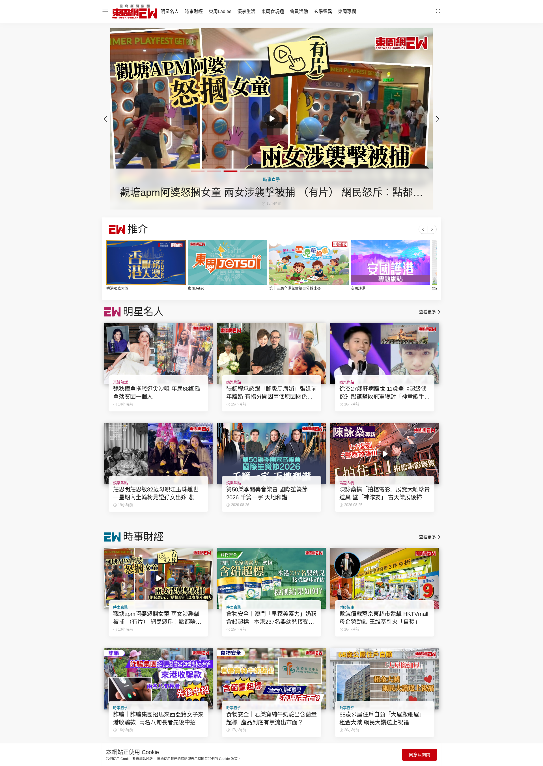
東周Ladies (220, 11)
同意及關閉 (419, 754)
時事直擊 (120, 607)
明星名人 (170, 11)
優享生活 (246, 11)
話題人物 (346, 483)
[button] (437, 119)
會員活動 (299, 11)
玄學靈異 (323, 11)
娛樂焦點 (233, 382)
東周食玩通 (272, 11)
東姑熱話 (120, 382)
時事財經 (194, 11)
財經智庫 (346, 607)
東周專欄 (347, 11)
